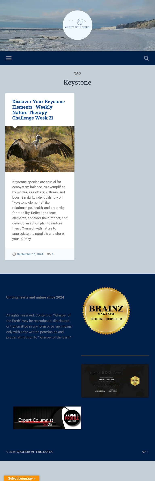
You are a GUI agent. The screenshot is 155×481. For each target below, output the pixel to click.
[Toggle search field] (146, 58)
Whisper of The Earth (35, 451)
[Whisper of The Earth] (77, 25)
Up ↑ (145, 451)
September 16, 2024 (30, 254)
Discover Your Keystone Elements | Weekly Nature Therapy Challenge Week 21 (38, 109)
